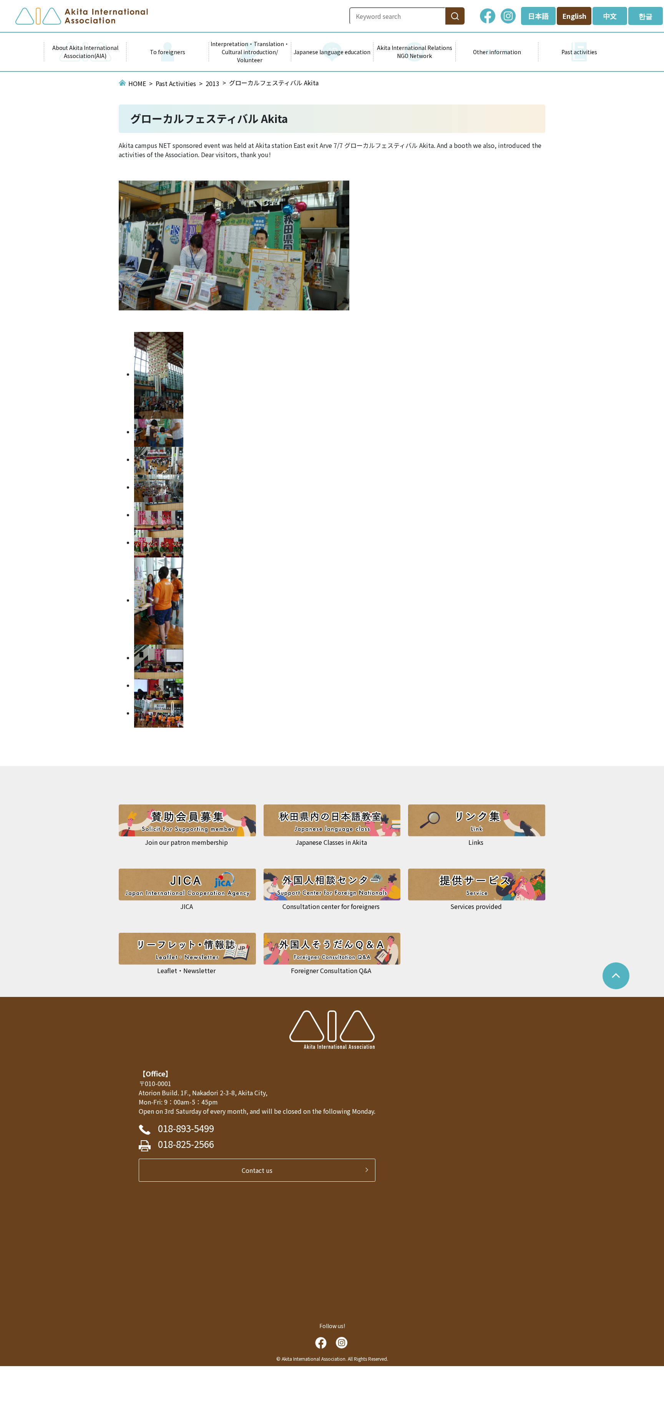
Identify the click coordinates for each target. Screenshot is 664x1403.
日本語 (538, 16)
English (574, 16)
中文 (610, 16)
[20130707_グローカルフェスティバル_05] (158, 542)
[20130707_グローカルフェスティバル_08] (158, 431)
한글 (645, 16)
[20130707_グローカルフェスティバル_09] (158, 374)
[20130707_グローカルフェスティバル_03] (158, 657)
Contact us (260, 1170)
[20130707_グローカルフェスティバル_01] (158, 713)
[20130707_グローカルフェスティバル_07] (158, 487)
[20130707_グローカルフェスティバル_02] (158, 685)
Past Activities (176, 83)
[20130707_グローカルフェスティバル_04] (158, 600)
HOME (137, 83)
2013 (212, 83)
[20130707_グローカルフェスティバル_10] (158, 459)
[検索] (455, 16)
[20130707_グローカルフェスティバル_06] (158, 514)
